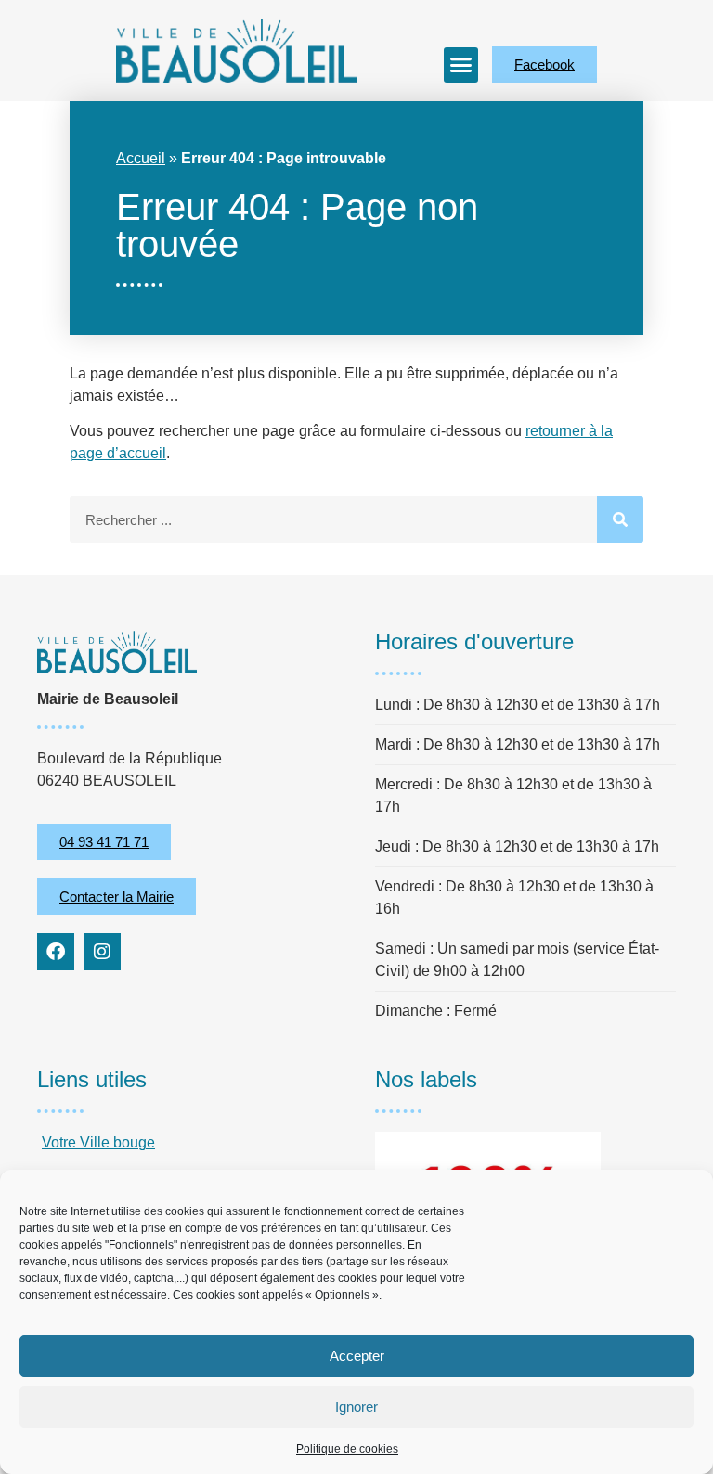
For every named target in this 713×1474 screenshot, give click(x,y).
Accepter (357, 1356)
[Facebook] (55, 951)
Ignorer (356, 1407)
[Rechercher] (620, 519)
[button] (461, 65)
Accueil (140, 158)
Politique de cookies (347, 1448)
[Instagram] (102, 951)
